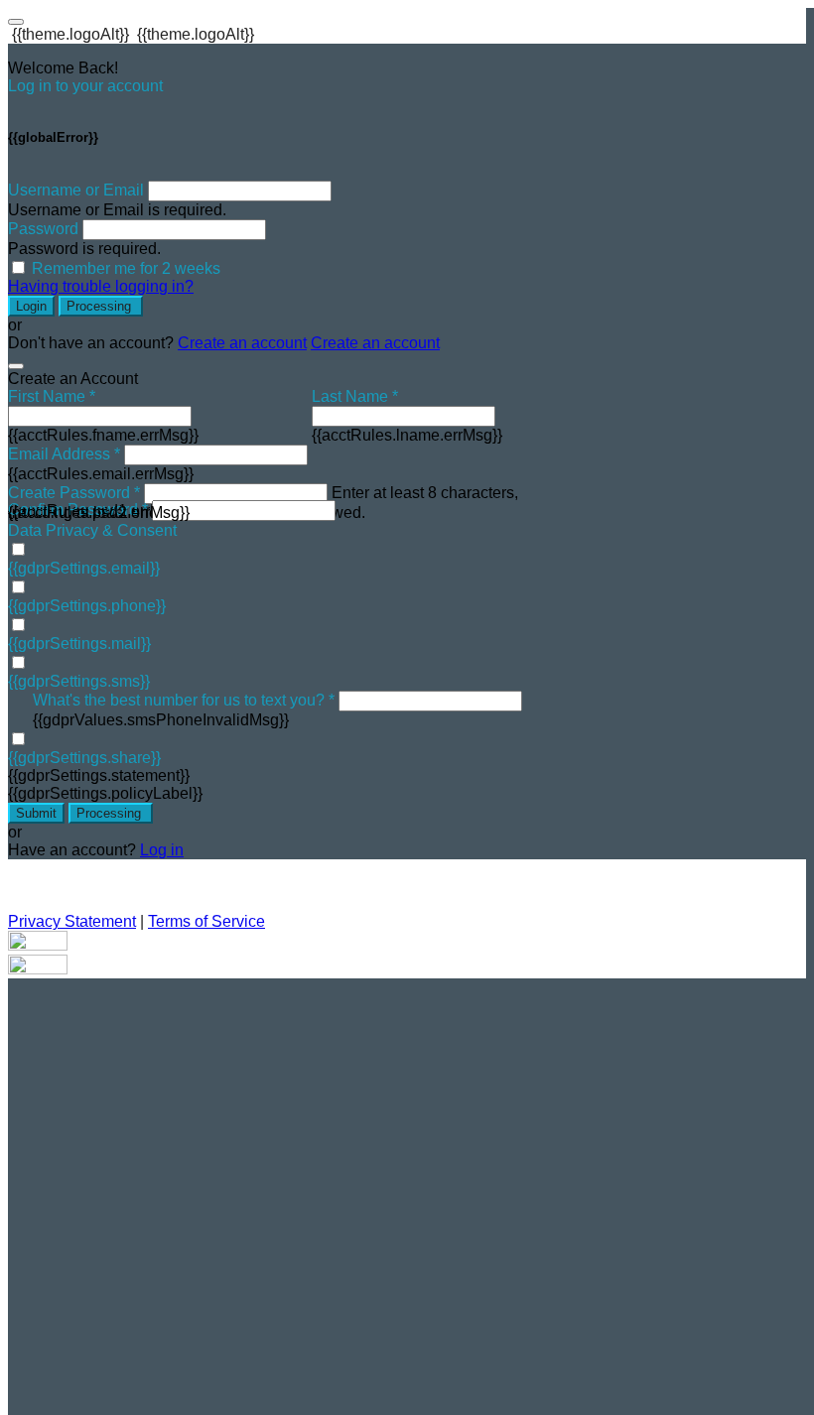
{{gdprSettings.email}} (84, 568)
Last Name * (355, 396)
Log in (162, 849)
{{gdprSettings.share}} (84, 757)
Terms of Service (206, 921)
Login (31, 306)
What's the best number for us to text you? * (184, 700)
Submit (36, 813)
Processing (101, 306)
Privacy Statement (72, 921)
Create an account (242, 342)
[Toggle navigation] (16, 22)
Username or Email (76, 190)
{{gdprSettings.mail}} (79, 643)
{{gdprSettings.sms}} (79, 681)
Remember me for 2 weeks (126, 268)
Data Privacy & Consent (92, 530)
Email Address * (64, 454)
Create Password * (74, 492)
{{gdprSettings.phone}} (87, 605)
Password (43, 228)
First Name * (51, 396)
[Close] (16, 366)
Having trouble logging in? (101, 286)
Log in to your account (85, 85)
